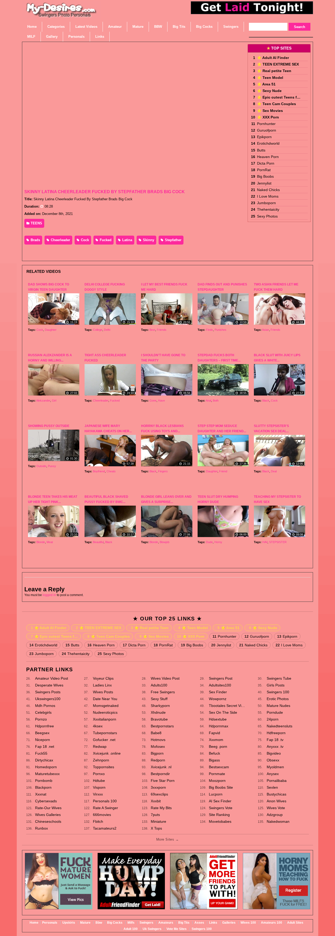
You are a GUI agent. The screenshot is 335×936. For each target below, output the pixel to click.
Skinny (148, 240)
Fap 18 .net (44, 746)
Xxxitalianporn (104, 719)
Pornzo (41, 719)
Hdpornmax (218, 726)
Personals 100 (105, 801)
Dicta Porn (265, 163)
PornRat (264, 170)
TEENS (36, 223)
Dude (209, 542)
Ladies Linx (102, 685)
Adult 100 (131, 929)
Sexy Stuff (159, 699)
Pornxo (99, 774)
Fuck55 (41, 753)
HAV (264, 542)
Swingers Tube (279, 678)
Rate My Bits (161, 808)
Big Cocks (114, 922)
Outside (41, 466)
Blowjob (164, 542)
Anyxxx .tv (275, 746)
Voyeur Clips (103, 678)
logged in (49, 595)
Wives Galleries (48, 815)
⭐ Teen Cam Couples (276, 104)
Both (216, 400)
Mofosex (158, 746)
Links (213, 922)
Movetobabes (220, 821)
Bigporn (157, 753)
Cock (84, 240)
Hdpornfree (44, 726)
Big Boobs (265, 176)
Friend (223, 471)
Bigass (214, 760)
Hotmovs (158, 740)
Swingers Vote (220, 808)
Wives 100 (248, 922)
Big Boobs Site (221, 787)
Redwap (100, 746)
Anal (208, 400)
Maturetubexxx (47, 774)
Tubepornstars (105, 733)
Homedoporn (46, 767)
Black (265, 400)
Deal (274, 471)
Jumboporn (266, 203)
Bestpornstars (162, 726)
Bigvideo (274, 753)
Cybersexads (46, 801)
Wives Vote (276, 808)
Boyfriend (99, 471)
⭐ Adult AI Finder (273, 58)
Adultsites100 (220, 685)
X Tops (156, 828)
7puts (155, 815)
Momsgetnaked (106, 706)
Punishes (220, 329)
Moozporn (217, 780)
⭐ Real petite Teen (274, 71)
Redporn (158, 760)
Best (152, 329)
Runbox (41, 828)
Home (34, 922)
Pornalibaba (277, 780)
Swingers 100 (278, 692)
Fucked (105, 240)
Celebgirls (43, 712)
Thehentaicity (268, 209)
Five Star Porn (163, 780)
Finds (209, 329)
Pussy (52, 466)
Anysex (273, 774)
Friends (161, 329)
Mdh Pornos (45, 706)
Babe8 (156, 733)
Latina (126, 240)
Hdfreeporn (276, 733)
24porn (272, 719)
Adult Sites (295, 922)
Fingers (163, 471)
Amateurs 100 (271, 922)
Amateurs (165, 922)
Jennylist (264, 183)
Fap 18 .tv (275, 740)
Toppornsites (103, 767)
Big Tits (183, 922)
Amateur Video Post (51, 678)
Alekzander (43, 400)
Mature (85, 922)
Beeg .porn (218, 746)
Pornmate (217, 774)
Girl (54, 400)
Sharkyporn (160, 706)
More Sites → (167, 839)
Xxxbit (156, 801)
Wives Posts (103, 692)
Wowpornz (217, 699)
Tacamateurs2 (104, 828)
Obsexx (273, 760)
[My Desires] (61, 15)
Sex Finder (218, 692)
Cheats (111, 471)
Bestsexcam (219, 767)
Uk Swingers (152, 929)
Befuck (214, 753)
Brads (35, 240)
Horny (218, 542)
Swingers (146, 922)
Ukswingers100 (47, 699)
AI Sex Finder (220, 801)
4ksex (98, 726)
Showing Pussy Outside (48, 426)
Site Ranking (219, 815)
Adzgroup (275, 815)
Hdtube (99, 780)
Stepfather (172, 240)
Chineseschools (48, 821)
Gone (153, 400)
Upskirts (68, 922)
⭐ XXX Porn (268, 117)
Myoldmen (275, 767)
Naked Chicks (268, 190)
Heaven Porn (268, 157)
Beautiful (98, 542)
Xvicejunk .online (107, 753)
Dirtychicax (44, 760)
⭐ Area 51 (266, 84)
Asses (199, 922)
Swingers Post (220, 678)
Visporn (99, 787)
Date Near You (105, 699)
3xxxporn (158, 787)
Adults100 (159, 685)
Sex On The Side (223, 712)
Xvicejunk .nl (161, 767)
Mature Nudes (278, 706)
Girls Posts (275, 685)
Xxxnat (40, 794)
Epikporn (264, 137)
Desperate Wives (49, 685)
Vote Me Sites (176, 929)
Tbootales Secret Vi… (227, 706)
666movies (102, 815)
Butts (261, 150)
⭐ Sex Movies (270, 111)
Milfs (131, 922)
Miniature (158, 821)
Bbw (99, 922)
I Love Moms (267, 196)
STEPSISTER (278, 542)
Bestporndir (160, 774)
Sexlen (272, 787)
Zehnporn (101, 760)
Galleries (229, 922)
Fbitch (98, 821)
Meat (50, 542)
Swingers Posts (47, 692)
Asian (265, 329)
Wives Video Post (165, 678)
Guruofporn (266, 130)
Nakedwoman (278, 821)
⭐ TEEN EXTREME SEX (278, 64)
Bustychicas (276, 794)
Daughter (51, 329)
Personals (49, 922)
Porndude (275, 712)
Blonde (40, 542)
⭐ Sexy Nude (269, 91)
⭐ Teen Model (270, 77)
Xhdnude (158, 712)
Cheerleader (60, 240)
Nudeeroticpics (105, 712)
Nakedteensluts (279, 726)
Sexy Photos (267, 216)
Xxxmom (216, 740)
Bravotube (159, 719)
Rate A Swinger (105, 808)
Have (161, 400)
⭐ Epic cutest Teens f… (278, 97)
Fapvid (214, 733)
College (97, 329)
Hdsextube (218, 719)
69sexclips (159, 794)
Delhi (107, 329)
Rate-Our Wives (48, 808)
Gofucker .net (104, 740)
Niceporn (42, 740)
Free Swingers (163, 692)
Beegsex (42, 733)
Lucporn (215, 794)
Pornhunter (266, 124)
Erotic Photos (278, 699)
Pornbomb (43, 780)
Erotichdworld (268, 143)
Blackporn (43, 787)
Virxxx (98, 794)
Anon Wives (276, 801)
